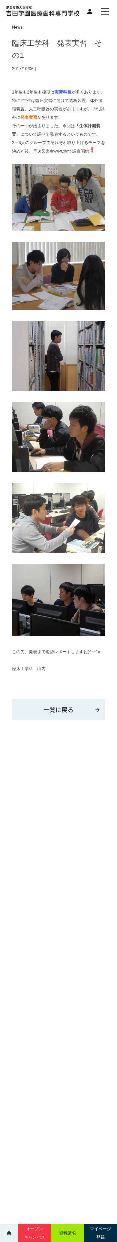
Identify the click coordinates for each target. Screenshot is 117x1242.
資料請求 (67, 1233)
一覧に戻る (59, 709)
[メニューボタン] (105, 11)
